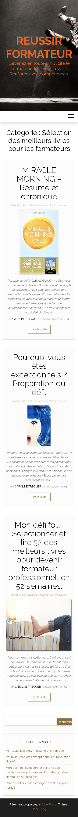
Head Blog (39, 809)
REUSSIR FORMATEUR (39, 47)
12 (62, 486)
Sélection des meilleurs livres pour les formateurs (38, 205)
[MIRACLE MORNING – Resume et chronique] (39, 241)
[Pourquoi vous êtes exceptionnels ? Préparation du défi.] (39, 425)
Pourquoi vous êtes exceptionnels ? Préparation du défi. (39, 375)
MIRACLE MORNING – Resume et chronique (39, 183)
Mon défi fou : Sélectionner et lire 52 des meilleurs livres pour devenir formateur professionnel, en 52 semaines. (39, 555)
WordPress (48, 804)
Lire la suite (39, 329)
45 (61, 686)
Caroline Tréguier (25, 318)
